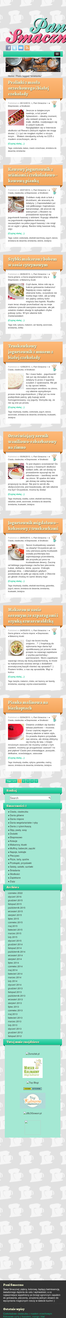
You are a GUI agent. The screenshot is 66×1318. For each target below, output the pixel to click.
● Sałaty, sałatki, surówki (20, 866)
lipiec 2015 (13, 918)
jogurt (48, 237)
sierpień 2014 (15, 959)
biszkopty (17, 411)
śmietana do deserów (17, 240)
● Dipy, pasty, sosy (17, 830)
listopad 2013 (15, 992)
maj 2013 (12, 1014)
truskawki (51, 414)
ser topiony (40, 681)
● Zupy (11, 881)
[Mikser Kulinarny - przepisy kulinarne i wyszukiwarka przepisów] (33, 1067)
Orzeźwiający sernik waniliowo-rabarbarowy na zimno (32, 441)
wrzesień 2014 (15, 955)
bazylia (16, 681)
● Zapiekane (14, 877)
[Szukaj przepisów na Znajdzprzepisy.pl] (33, 1082)
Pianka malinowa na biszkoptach (28, 705)
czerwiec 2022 (15, 893)
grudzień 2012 (15, 1032)
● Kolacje (12, 841)
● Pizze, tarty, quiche (18, 859)
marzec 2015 (14, 933)
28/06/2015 (25, 274)
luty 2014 (12, 981)
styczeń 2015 (14, 940)
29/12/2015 (25, 103)
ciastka (25, 411)
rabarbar (11, 501)
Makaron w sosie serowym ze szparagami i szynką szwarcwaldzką (33, 615)
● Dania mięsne (28, 633)
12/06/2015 (25, 366)
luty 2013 (12, 1025)
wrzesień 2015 (15, 911)
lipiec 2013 (13, 1006)
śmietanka (20, 150)
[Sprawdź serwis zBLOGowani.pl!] (33, 1112)
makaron (28, 324)
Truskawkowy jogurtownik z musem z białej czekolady (30, 352)
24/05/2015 (25, 630)
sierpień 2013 (15, 1003)
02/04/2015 (25, 717)
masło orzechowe (37, 148)
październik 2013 (16, 995)
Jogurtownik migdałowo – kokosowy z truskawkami (33, 526)
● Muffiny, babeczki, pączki (21, 848)
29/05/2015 (25, 537)
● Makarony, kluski (28, 279)
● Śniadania (14, 870)
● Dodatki (13, 833)
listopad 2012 (15, 1036)
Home (11, 76)
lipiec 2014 (13, 962)
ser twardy (37, 324)
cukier (15, 237)
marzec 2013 (14, 1021)
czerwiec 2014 (15, 966)
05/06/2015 (25, 456)
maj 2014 (12, 970)
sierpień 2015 (15, 915)
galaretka (50, 585)
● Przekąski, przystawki (20, 863)
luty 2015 (12, 937)
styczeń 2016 (14, 896)
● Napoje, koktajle (17, 852)
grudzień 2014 (15, 944)
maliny (48, 762)
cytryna (20, 324)
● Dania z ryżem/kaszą (19, 826)
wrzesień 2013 (15, 999)
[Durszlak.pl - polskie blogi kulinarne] (33, 1053)
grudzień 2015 (15, 900)
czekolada (17, 148)
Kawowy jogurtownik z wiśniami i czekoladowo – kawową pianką (32, 175)
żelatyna (47, 240)
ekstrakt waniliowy (37, 237)
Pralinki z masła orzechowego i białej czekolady (28, 88)
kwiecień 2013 (15, 1017)
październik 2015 (16, 907)
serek (18, 501)
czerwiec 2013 (15, 1010)
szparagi (21, 684)
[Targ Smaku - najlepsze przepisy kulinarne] (33, 1127)
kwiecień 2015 (15, 929)
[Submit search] (50, 798)
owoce (55, 237)
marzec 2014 (14, 977)
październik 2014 (16, 951)
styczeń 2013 (14, 1028)
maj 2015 (12, 926)
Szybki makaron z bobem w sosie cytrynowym (32, 262)
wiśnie (40, 240)
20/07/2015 (25, 190)
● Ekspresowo (31, 192)
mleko (31, 681)
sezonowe (47, 324)
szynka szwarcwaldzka (36, 684)
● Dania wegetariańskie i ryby (34, 276)
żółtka (20, 327)
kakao (25, 148)
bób (14, 324)
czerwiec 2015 (15, 922)
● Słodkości (25, 105)
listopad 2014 (15, 948)
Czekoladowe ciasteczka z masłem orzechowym (27, 1313)
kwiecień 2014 (15, 973)
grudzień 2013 (15, 988)
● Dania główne (16, 815)
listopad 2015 (15, 904)
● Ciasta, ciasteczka (18, 811)
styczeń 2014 (14, 984)
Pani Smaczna (39, 103)
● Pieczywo (13, 855)
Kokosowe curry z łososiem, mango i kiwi (24, 1316)
